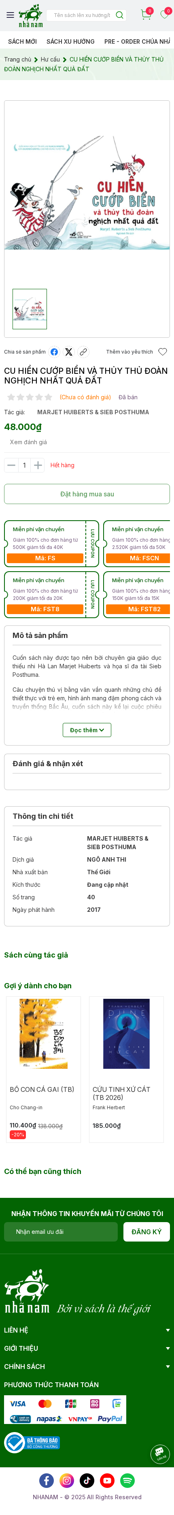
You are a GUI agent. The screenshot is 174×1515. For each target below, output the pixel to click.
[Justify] (120, 15)
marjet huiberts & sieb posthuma (93, 412)
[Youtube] (107, 1480)
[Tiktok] (87, 1480)
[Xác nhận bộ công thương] (32, 1442)
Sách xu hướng (71, 41)
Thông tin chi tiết (43, 816)
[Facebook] (46, 1480)
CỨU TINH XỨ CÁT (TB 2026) (122, 1093)
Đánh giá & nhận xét (48, 763)
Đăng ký (147, 1232)
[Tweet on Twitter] (69, 352)
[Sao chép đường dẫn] (83, 352)
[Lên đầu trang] (152, 1477)
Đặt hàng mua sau (87, 494)
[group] (87, 193)
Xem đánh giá (28, 442)
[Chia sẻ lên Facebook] (54, 352)
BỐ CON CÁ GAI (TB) (42, 1089)
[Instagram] (66, 1480)
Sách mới (22, 41)
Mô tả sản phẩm (40, 635)
